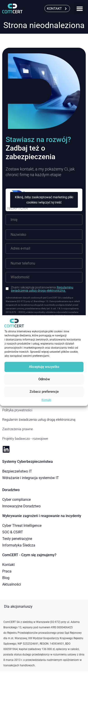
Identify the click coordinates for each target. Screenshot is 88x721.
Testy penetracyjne (17, 539)
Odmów (44, 379)
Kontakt (46, 400)
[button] (79, 8)
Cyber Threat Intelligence (22, 525)
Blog (5, 578)
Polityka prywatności (17, 410)
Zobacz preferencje (44, 392)
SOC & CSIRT (12, 532)
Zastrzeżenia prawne (17, 429)
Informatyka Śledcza (18, 545)
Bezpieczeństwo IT (17, 471)
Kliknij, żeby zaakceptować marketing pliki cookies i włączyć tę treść (44, 199)
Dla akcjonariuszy (18, 606)
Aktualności (11, 584)
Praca (7, 571)
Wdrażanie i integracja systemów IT (30, 478)
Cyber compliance (16, 499)
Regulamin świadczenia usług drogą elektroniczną (38, 420)
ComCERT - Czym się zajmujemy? (29, 555)
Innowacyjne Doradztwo (21, 506)
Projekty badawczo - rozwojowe (25, 439)
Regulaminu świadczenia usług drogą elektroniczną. (42, 289)
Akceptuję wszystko (44, 367)
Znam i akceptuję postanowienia (42, 289)
